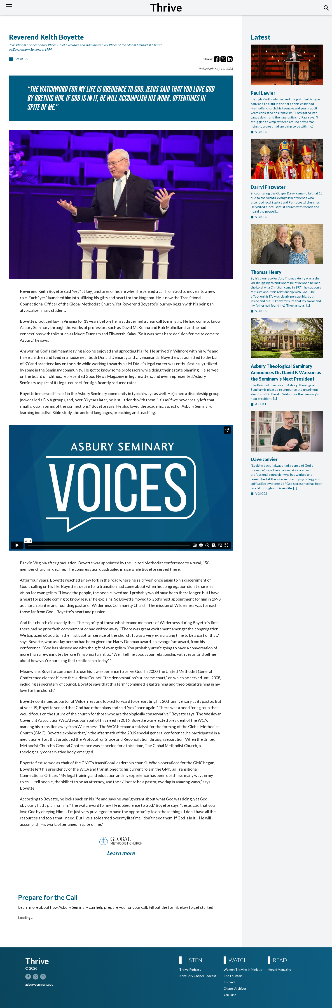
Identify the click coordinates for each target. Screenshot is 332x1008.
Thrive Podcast (190, 969)
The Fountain (233, 976)
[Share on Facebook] (217, 59)
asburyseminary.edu (39, 984)
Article (262, 404)
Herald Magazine (279, 969)
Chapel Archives (235, 988)
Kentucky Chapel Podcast (197, 976)
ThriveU (229, 982)
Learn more (121, 853)
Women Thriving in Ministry (243, 969)
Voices (21, 59)
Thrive (166, 7)
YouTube (230, 995)
